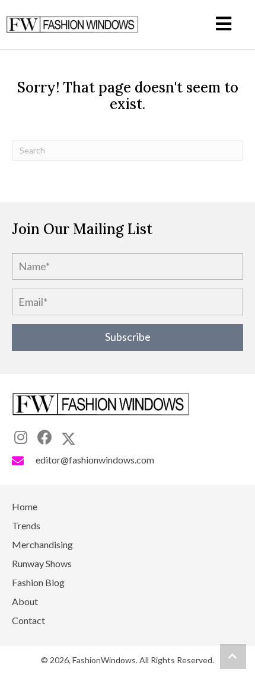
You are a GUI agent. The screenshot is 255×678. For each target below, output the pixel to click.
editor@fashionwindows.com (95, 459)
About (25, 602)
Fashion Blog (38, 583)
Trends (26, 526)
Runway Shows (42, 564)
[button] (127, 337)
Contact (28, 621)
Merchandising (42, 545)
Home (24, 507)
